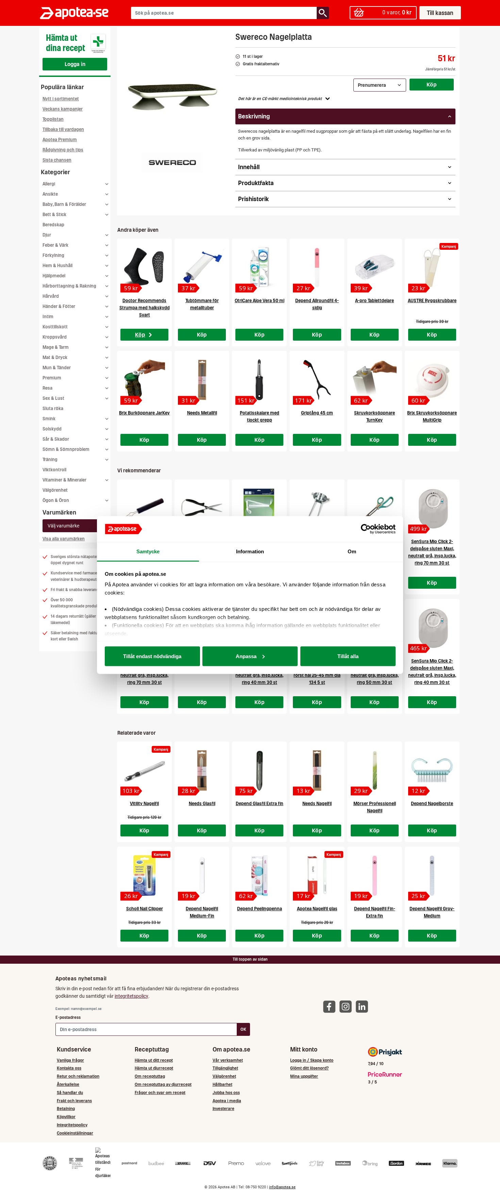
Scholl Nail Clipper (144, 909)
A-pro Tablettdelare (374, 301)
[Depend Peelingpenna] (259, 875)
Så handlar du (70, 1092)
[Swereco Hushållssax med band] (201, 508)
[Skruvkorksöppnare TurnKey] (374, 379)
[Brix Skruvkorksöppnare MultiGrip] (432, 379)
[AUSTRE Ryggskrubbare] (432, 267)
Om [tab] (352, 551)
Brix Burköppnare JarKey (144, 413)
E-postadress (68, 1017)
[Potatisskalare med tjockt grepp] (259, 379)
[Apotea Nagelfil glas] (316, 875)
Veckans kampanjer (63, 109)
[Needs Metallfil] (201, 379)
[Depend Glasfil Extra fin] (259, 770)
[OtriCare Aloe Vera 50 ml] (259, 267)
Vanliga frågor (70, 1060)
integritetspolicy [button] (131, 996)
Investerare (223, 1108)
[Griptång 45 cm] (316, 379)
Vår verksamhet (228, 1060)
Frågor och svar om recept (160, 1092)
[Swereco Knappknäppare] (144, 508)
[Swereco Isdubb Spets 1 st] (316, 508)
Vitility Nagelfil (144, 803)
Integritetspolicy (72, 1124)
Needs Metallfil (202, 413)
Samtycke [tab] (148, 551)
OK (243, 1029)
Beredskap (53, 225)
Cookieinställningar (75, 1133)
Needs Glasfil (202, 803)
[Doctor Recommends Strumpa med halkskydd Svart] (144, 267)
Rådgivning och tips (63, 150)
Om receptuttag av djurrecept (163, 1084)
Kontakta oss (69, 1068)
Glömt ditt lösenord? (309, 1068)
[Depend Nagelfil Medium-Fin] (201, 875)
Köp (432, 84)
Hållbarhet (222, 1084)
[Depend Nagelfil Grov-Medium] (432, 875)
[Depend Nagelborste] (432, 770)
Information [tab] (250, 551)
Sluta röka (53, 408)
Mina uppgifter (304, 1076)
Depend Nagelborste (432, 803)
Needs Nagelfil (317, 803)
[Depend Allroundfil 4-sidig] (316, 267)
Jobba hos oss (226, 1092)
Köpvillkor (66, 1116)
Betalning (66, 1108)
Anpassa (246, 656)
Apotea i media (227, 1100)
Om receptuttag (150, 1076)
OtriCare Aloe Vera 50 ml (259, 301)
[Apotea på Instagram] (347, 1006)
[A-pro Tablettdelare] (374, 267)
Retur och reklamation (78, 1076)
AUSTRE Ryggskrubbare (432, 301)
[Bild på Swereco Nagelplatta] (174, 95)
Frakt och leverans (74, 1100)
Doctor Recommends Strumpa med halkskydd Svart (144, 308)
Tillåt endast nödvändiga (152, 656)
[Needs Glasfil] (201, 770)
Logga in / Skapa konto (311, 1060)
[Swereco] (172, 162)
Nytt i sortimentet (61, 99)
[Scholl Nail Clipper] (144, 875)
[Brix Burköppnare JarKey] (144, 379)
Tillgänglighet (225, 1068)
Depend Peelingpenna (259, 909)
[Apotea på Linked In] (363, 1006)
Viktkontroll (54, 470)
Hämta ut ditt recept (154, 1060)
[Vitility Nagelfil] (144, 770)
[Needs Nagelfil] (316, 770)
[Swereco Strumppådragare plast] (259, 508)
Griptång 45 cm (317, 413)
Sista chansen (57, 160)
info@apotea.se (282, 1187)
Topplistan (53, 119)
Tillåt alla (348, 656)
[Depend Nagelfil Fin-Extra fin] (374, 875)
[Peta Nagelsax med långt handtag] (374, 508)
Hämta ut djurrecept (154, 1068)
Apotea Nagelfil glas (317, 909)
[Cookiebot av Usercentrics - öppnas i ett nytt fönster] (366, 529)
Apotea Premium (60, 140)
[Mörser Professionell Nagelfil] (374, 770)
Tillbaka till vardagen (63, 129)
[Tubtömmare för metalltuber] (201, 267)
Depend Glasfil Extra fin (259, 803)
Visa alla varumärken (64, 539)
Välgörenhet (55, 490)
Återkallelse (68, 1084)
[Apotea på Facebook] (331, 1006)
